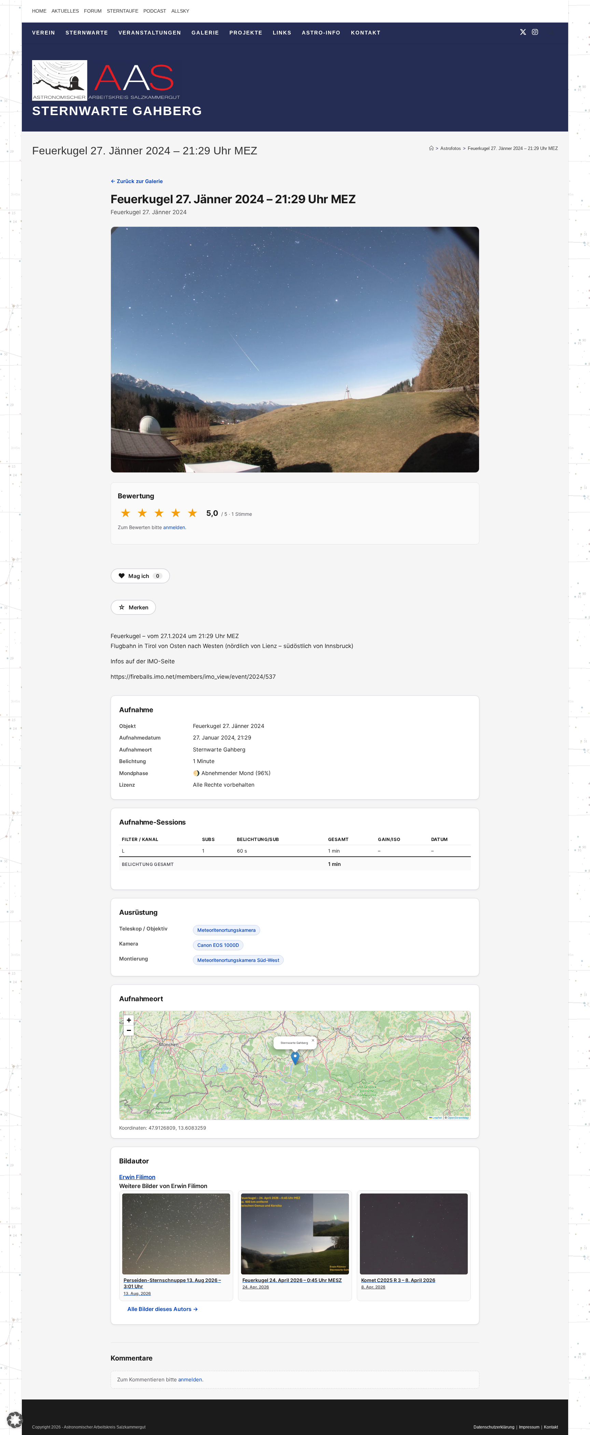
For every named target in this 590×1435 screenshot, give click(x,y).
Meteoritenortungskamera (226, 930)
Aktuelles (65, 11)
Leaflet (437, 1117)
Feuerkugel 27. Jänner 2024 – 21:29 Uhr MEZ (513, 148)
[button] (295, 1058)
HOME (39, 11)
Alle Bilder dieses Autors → (162, 1309)
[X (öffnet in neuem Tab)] (523, 32)
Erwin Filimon (137, 1177)
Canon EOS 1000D (218, 945)
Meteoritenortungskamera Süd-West (238, 960)
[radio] (125, 513)
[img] (295, 1065)
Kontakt (551, 1427)
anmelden (174, 527)
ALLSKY (180, 11)
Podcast (154, 11)
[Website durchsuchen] (551, 33)
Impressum (529, 1427)
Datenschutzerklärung (494, 1427)
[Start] (431, 148)
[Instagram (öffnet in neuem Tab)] (535, 32)
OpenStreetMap (458, 1117)
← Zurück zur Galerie (137, 181)
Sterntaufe (122, 11)
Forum (93, 11)
